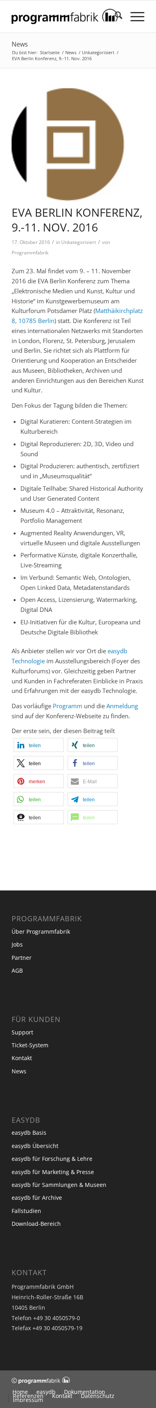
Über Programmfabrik (41, 931)
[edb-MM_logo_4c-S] (68, 144)
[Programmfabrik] (65, 16)
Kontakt (22, 1058)
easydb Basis (29, 1132)
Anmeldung (122, 706)
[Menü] (133, 16)
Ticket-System (30, 1045)
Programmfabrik (30, 252)
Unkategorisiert (78, 242)
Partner (22, 957)
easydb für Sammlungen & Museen (59, 1185)
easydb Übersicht (35, 1146)
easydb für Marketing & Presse (53, 1172)
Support (22, 1032)
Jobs (17, 944)
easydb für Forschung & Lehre (52, 1158)
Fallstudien (26, 1211)
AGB (17, 970)
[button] (39, 745)
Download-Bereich (36, 1223)
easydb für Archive (37, 1197)
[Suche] (114, 16)
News (20, 44)
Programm (67, 706)
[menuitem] (114, 16)
